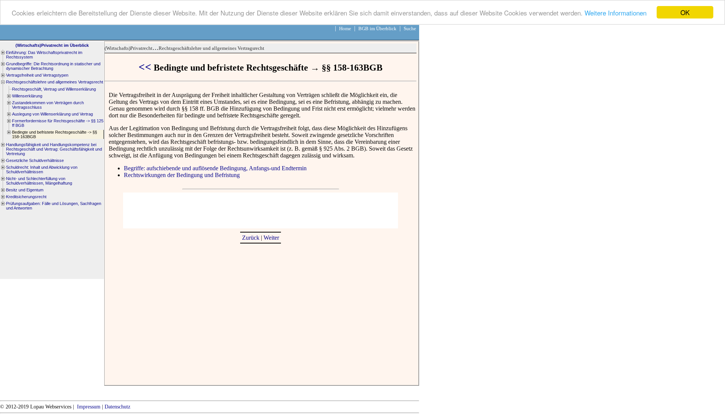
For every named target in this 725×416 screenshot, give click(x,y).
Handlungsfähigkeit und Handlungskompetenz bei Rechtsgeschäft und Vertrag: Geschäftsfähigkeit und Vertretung (54, 149)
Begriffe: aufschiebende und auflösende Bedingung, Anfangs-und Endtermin (215, 168)
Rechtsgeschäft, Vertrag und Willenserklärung (54, 89)
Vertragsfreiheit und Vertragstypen (37, 75)
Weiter (271, 237)
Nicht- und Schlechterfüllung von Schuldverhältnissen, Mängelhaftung (39, 180)
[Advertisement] (260, 209)
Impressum (88, 407)
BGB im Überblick (377, 28)
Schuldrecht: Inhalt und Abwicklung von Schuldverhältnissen (41, 169)
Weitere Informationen (615, 12)
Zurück (250, 237)
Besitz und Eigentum (24, 190)
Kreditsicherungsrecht (26, 196)
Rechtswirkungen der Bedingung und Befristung (182, 175)
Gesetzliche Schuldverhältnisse (35, 160)
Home (345, 28)
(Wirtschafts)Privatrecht (129, 48)
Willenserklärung (27, 96)
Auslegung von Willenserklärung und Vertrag (52, 114)
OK (685, 12)
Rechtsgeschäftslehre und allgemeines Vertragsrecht (211, 48)
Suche (410, 28)
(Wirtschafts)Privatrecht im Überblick (52, 45)
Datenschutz (117, 407)
